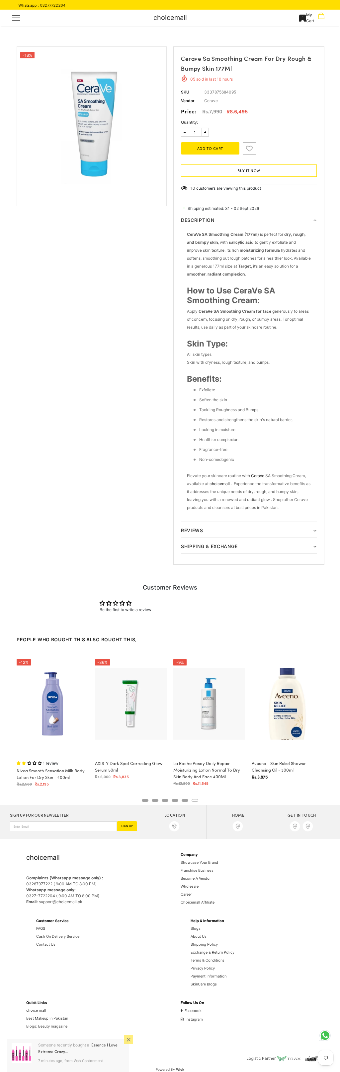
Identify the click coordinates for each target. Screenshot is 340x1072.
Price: (189, 112)
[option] (91, 121)
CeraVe (257, 475)
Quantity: (189, 122)
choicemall (170, 18)
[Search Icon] (35, 18)
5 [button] (185, 800)
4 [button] (175, 800)
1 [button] (145, 800)
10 (193, 188)
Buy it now (248, 171)
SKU (185, 92)
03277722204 (34, 5)
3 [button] (165, 800)
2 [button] (155, 800)
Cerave (211, 100)
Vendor (188, 100)
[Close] (128, 1039)
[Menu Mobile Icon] (16, 18)
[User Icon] (302, 18)
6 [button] (195, 800)
